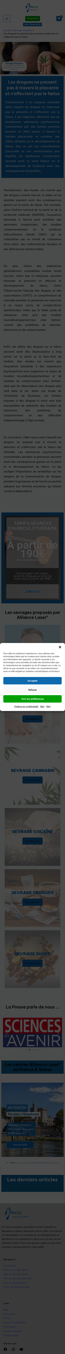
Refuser (32, 689)
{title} (42, 706)
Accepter (33, 680)
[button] (60, 647)
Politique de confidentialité (26, 706)
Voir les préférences (32, 698)
